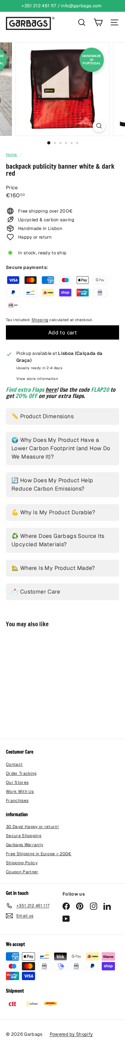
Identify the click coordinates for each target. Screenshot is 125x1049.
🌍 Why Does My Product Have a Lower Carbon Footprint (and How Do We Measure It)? (60, 448)
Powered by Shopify (71, 1034)
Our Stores (17, 782)
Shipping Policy (22, 863)
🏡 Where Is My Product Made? (53, 568)
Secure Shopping (23, 836)
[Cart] (98, 22)
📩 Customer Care (35, 591)
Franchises (17, 800)
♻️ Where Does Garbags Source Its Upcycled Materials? (57, 540)
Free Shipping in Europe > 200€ (39, 854)
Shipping (40, 319)
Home (12, 154)
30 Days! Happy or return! (32, 826)
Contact (14, 764)
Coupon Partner (22, 872)
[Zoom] (99, 125)
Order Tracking (21, 773)
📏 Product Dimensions (42, 416)
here (51, 390)
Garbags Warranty (24, 845)
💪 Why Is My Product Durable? (53, 512)
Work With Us (20, 791)
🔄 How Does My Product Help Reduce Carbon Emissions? (52, 484)
